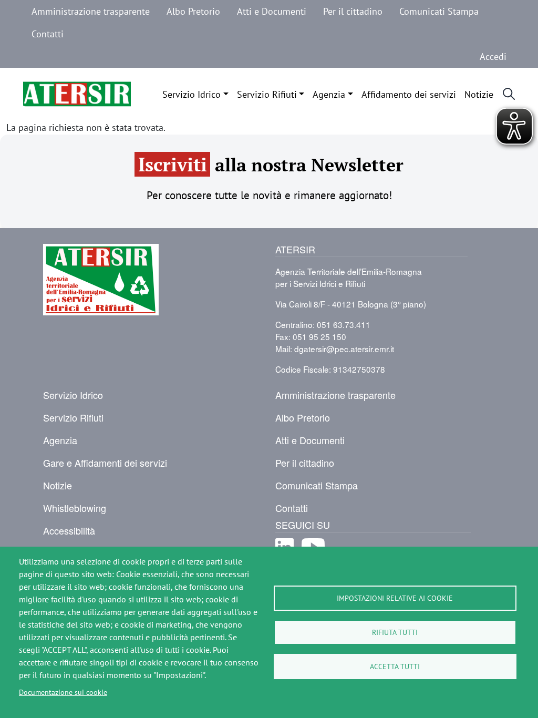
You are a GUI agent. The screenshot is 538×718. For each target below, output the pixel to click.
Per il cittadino (352, 11)
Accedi (493, 56)
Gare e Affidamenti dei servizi (105, 462)
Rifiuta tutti (395, 632)
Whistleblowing (74, 508)
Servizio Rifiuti (267, 94)
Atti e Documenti (271, 11)
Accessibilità (69, 530)
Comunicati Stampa (439, 11)
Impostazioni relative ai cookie (395, 597)
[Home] (77, 94)
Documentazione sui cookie (63, 692)
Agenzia (329, 94)
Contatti (48, 33)
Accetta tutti (395, 666)
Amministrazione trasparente (91, 11)
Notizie (478, 94)
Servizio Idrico (191, 94)
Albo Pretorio (193, 11)
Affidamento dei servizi (408, 94)
